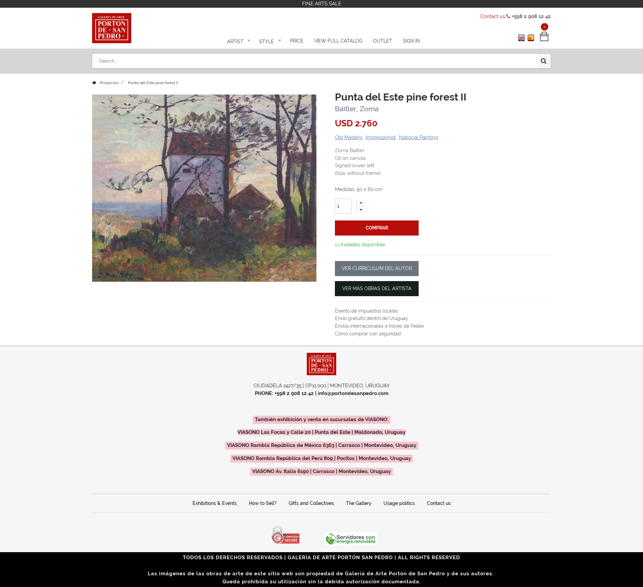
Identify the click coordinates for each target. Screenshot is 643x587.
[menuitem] (296, 41)
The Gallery (358, 503)
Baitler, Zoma (357, 109)
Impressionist (380, 137)
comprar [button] (377, 228)
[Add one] (361, 202)
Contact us (492, 16)
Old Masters (348, 137)
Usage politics (399, 503)
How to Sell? (263, 503)
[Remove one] (361, 209)
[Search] (544, 61)
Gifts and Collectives (311, 503)
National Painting (418, 137)
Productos (109, 82)
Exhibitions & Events (215, 503)
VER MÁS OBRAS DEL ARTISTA (377, 288)
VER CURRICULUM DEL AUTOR (377, 268)
